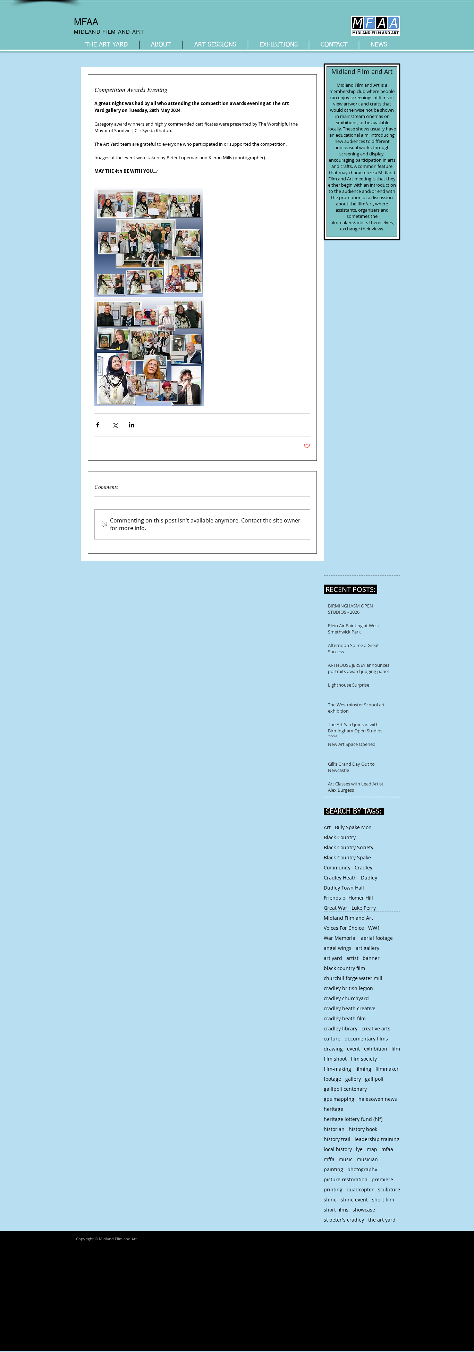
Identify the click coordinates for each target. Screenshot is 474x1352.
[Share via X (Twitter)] (114, 425)
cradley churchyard (346, 998)
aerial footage (377, 938)
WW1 (374, 928)
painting (333, 1169)
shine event (354, 1199)
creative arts (376, 1028)
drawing (333, 1049)
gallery (353, 1079)
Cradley (363, 867)
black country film (344, 968)
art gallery (367, 948)
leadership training (377, 1139)
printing (333, 1189)
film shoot (335, 1059)
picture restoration (345, 1179)
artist (352, 958)
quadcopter (360, 1189)
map (372, 1149)
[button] (161, 45)
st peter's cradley (344, 1220)
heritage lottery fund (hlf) (353, 1119)
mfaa (387, 1149)
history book (363, 1129)
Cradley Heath (340, 878)
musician (367, 1159)
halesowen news (377, 1099)
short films (336, 1210)
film (395, 1049)
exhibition (375, 1049)
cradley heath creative (349, 1008)
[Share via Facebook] (97, 425)
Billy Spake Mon (353, 827)
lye (359, 1149)
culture (332, 1038)
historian (334, 1129)
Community (337, 867)
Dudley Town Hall (344, 888)
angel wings (338, 948)
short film (383, 1199)
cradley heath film (345, 1018)
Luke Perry (364, 908)
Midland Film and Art (348, 918)
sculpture (389, 1189)
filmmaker (387, 1069)
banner (371, 958)
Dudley (369, 878)
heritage (333, 1109)
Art (327, 827)
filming (363, 1069)
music (346, 1159)
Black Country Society (348, 847)
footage (332, 1079)
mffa (329, 1159)
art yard (333, 958)
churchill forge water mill (353, 978)
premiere (382, 1179)
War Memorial (340, 938)
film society (364, 1059)
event (353, 1049)
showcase (364, 1210)
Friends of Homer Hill (348, 898)
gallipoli (374, 1079)
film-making (337, 1069)
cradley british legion (348, 988)
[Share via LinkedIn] (131, 425)
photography (362, 1169)
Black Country (340, 837)
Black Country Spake (347, 857)
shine (330, 1199)
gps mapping (339, 1099)
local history (338, 1149)
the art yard (382, 1220)
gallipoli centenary (345, 1089)
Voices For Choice (344, 928)
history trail (337, 1139)
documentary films (366, 1038)
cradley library (340, 1028)
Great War (335, 908)
